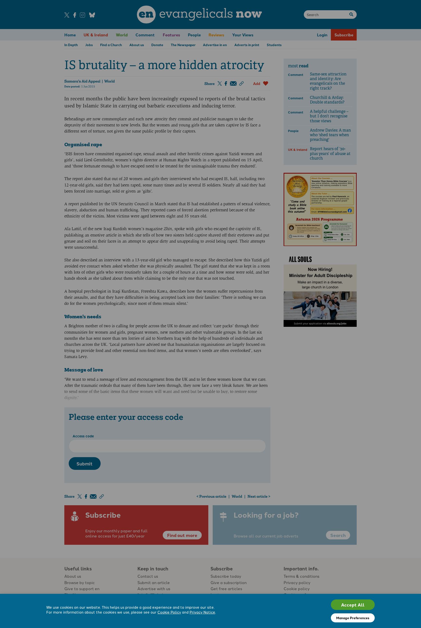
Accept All (352, 604)
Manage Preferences (352, 617)
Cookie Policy (169, 612)
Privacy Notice (202, 612)
